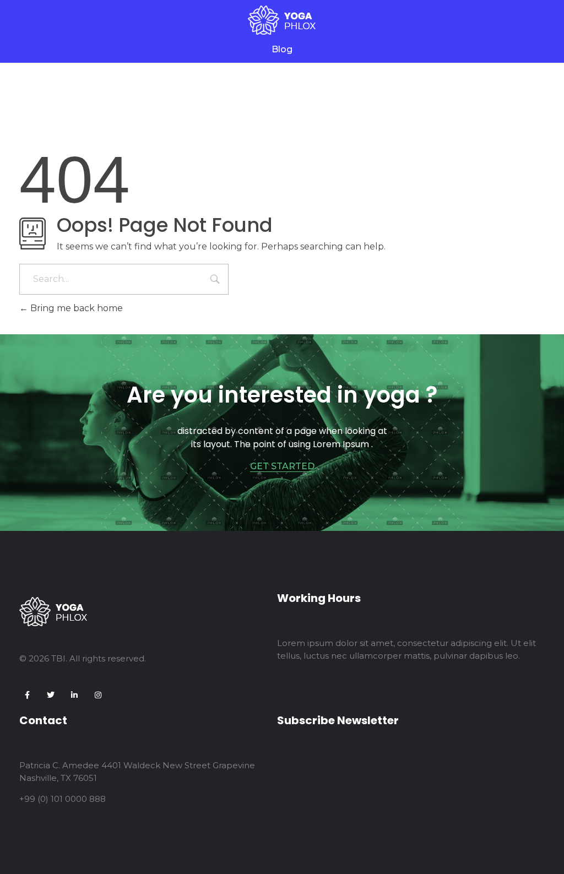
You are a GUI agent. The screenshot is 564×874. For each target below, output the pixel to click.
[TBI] (282, 20)
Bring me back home (75, 308)
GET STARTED (282, 466)
